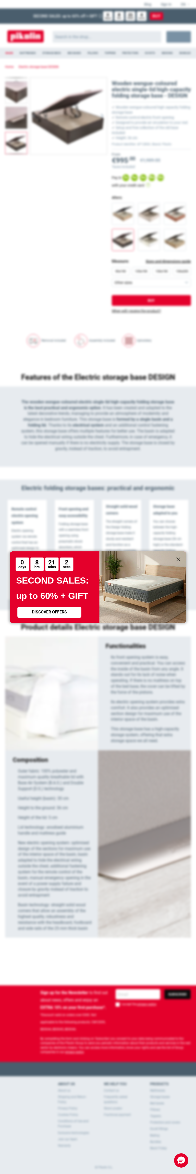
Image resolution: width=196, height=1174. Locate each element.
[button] (181, 1160)
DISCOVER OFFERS (49, 612)
